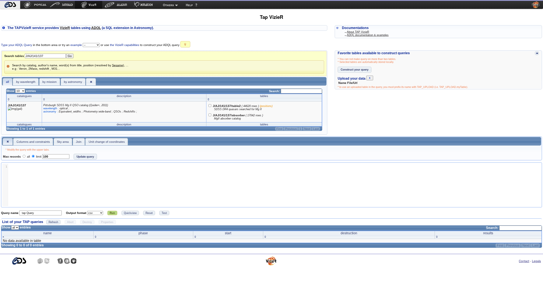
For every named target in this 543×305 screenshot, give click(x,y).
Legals (536, 261)
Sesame (117, 65)
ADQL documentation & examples (368, 35)
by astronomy (73, 81)
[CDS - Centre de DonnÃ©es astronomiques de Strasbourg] (19, 261)
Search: (275, 91)
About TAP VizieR (358, 31)
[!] (8, 141)
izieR (65, 28)
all (7, 81)
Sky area (63, 141)
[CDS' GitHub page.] (74, 261)
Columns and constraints (33, 141)
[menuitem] (10, 5)
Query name (10, 213)
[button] (185, 44)
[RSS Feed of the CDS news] (47, 261)
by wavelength (25, 81)
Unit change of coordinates (107, 141)
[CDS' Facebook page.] (60, 261)
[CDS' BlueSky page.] (54, 261)
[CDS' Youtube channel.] (67, 261)
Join (78, 141)
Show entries (21, 91)
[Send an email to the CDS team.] (40, 261)
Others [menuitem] (168, 5)
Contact (524, 261)
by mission (49, 81)
